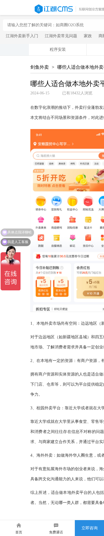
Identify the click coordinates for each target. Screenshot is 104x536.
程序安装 (58, 49)
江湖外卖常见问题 (61, 36)
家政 (88, 36)
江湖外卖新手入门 (22, 36)
